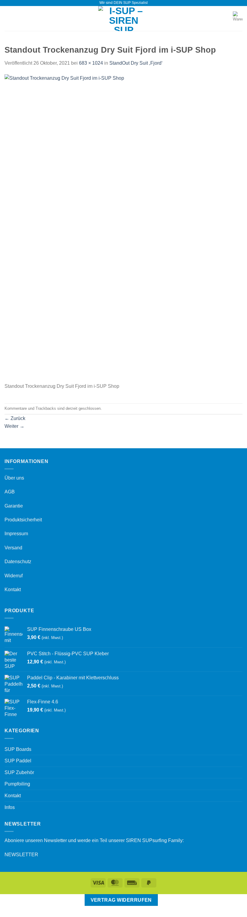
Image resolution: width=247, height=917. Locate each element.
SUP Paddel (18, 760)
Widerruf (14, 575)
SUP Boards (18, 749)
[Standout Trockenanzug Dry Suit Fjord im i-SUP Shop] (107, 227)
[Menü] (8, 18)
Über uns (14, 477)
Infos (10, 807)
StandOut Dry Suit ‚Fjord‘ (136, 63)
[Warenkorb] (237, 18)
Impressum (16, 533)
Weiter (14, 426)
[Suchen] (226, 18)
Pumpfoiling (17, 783)
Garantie (14, 505)
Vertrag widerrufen (121, 900)
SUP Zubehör (19, 772)
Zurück (15, 418)
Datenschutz (18, 561)
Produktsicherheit (23, 519)
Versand (13, 547)
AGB (10, 491)
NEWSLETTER (21, 854)
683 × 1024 (91, 63)
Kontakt (13, 589)
